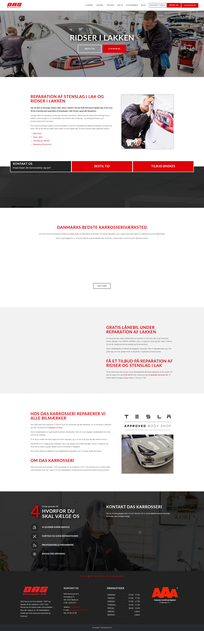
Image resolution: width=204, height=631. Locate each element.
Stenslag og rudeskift (41, 141)
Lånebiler (83, 576)
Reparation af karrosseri (42, 144)
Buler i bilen (37, 137)
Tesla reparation (107, 576)
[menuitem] (89, 5)
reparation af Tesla (55, 428)
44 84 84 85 (128, 375)
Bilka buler (37, 133)
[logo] (14, 5)
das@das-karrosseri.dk (159, 375)
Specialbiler (119, 576)
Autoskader (93, 576)
